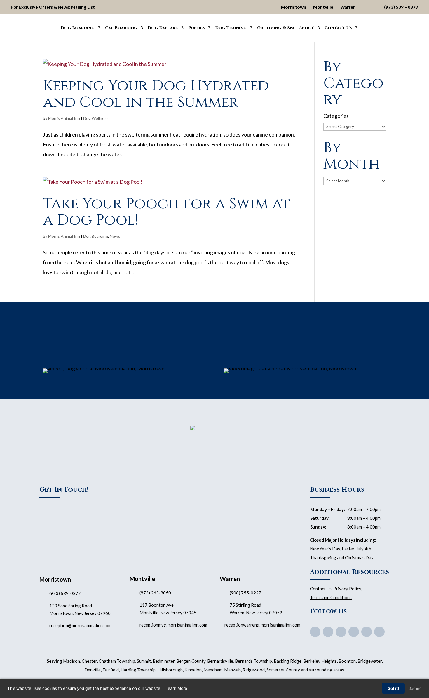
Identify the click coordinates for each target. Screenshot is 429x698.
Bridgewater (370, 661)
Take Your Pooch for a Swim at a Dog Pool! (166, 212)
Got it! (393, 688)
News (115, 236)
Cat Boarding (121, 28)
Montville (323, 7)
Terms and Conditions (331, 597)
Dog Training (231, 28)
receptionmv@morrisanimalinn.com (173, 624)
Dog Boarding (78, 28)
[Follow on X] (328, 632)
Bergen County (190, 661)
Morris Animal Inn (64, 118)
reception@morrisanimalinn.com (80, 625)
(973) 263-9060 (155, 592)
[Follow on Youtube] (341, 632)
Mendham (212, 669)
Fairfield (110, 669)
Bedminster (164, 661)
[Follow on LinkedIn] (379, 632)
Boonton (347, 661)
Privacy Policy (347, 588)
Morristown (293, 7)
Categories (336, 116)
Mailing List (83, 7)
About (306, 28)
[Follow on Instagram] (366, 632)
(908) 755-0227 (245, 592)
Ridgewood (254, 669)
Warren (348, 7)
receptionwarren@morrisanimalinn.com (262, 624)
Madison (71, 661)
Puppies (196, 28)
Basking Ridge (287, 661)
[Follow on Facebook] (315, 632)
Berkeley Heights (320, 661)
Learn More (176, 688)
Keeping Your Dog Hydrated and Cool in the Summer (156, 94)
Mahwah (232, 669)
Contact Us (338, 28)
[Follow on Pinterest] (353, 632)
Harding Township (138, 669)
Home (51, 27)
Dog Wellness (96, 118)
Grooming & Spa (275, 28)
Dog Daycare (163, 28)
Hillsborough (170, 669)
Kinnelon (193, 669)
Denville (92, 669)
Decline (415, 688)
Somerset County (283, 669)
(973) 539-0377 (65, 593)
